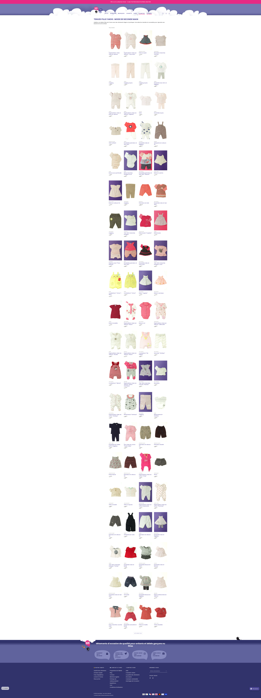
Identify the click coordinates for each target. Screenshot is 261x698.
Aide (127, 670)
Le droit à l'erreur (98, 677)
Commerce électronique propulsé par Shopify (103, 695)
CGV (111, 685)
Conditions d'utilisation (116, 687)
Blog (111, 672)
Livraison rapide (98, 672)
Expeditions (113, 683)
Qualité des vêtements (100, 670)
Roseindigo (99, 693)
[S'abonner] (166, 671)
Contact (112, 675)
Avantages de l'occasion (132, 681)
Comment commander (132, 679)
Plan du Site (97, 679)
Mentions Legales (114, 677)
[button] (163, 13)
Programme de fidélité (116, 670)
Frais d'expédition (98, 675)
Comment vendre (130, 672)
